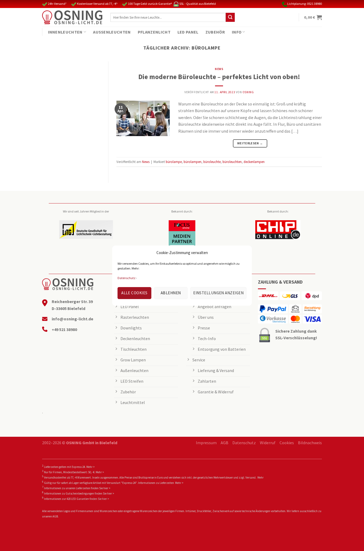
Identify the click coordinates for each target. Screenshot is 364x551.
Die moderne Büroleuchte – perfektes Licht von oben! (219, 76)
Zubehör (215, 32)
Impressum (206, 442)
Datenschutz (126, 278)
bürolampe (174, 162)
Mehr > (90, 467)
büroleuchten (232, 162)
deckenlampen (254, 162)
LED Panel (188, 32)
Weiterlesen (250, 143)
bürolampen (192, 162)
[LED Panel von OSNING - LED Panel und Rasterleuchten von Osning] (72, 17)
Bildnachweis (310, 442)
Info (236, 32)
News (219, 69)
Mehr (260, 477)
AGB (224, 442)
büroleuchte (212, 162)
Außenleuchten (112, 32)
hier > (106, 488)
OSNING (248, 92)
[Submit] (230, 17)
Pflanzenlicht (154, 32)
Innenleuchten (65, 32)
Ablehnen (171, 292)
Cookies (287, 442)
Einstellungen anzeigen (218, 292)
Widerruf (268, 442)
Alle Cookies (134, 292)
